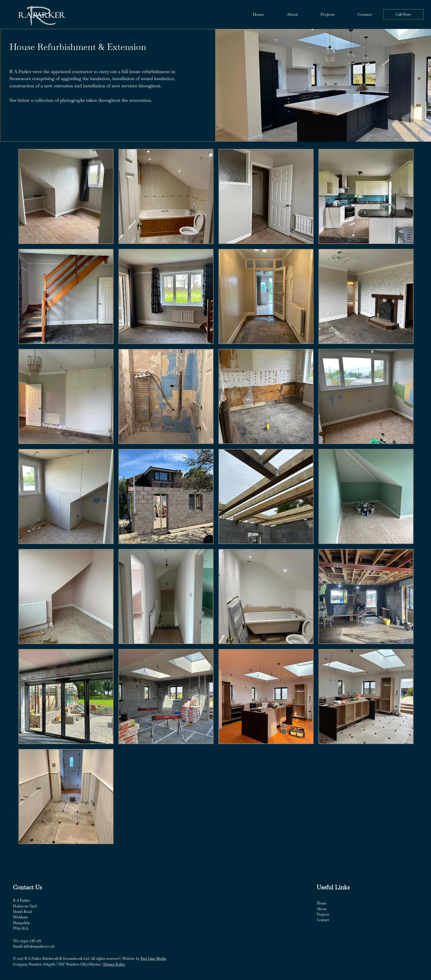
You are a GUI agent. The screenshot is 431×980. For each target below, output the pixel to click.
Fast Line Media (153, 958)
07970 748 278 (30, 941)
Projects (323, 914)
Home (321, 903)
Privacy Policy (114, 964)
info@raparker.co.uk (39, 946)
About (321, 909)
